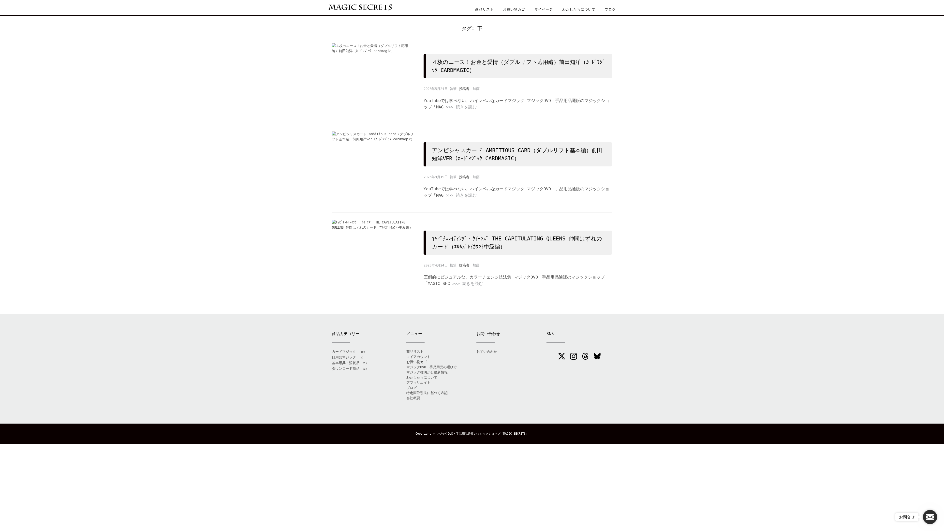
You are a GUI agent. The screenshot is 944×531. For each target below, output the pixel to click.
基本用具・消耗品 (345, 363)
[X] (561, 357)
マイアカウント (418, 357)
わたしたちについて (578, 9)
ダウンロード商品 (345, 368)
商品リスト (484, 9)
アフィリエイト (418, 382)
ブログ (610, 9)
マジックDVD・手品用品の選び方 (431, 367)
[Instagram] (573, 357)
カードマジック (344, 352)
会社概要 (413, 398)
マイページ (543, 9)
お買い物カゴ (514, 9)
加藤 (476, 89)
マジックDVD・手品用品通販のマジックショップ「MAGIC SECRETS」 (482, 433)
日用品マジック (344, 357)
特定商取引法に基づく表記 (427, 393)
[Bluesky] (597, 357)
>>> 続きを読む (461, 106)
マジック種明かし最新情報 (427, 372)
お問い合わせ (486, 352)
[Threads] (585, 357)
